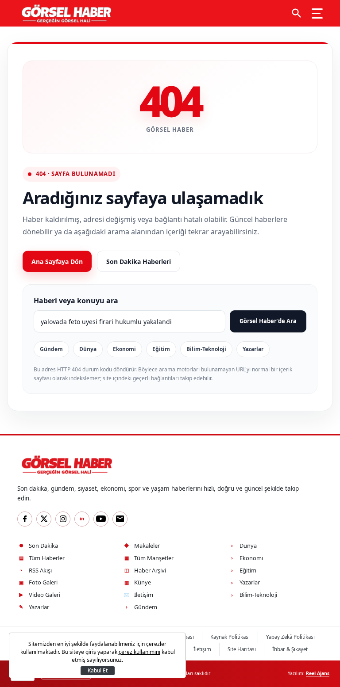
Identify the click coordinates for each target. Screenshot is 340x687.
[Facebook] (24, 519)
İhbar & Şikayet (290, 649)
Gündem (51, 349)
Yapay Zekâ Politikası (290, 637)
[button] (296, 13)
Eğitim (161, 349)
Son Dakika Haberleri (138, 261)
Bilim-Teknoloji (206, 349)
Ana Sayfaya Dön (57, 261)
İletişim (202, 649)
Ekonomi (124, 349)
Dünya (88, 349)
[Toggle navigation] (317, 13)
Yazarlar (253, 349)
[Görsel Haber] (64, 13)
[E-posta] (120, 519)
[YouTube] (100, 519)
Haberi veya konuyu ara (76, 300)
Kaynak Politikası (230, 637)
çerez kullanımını (139, 652)
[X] (43, 519)
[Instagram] (62, 519)
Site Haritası (242, 649)
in (82, 518)
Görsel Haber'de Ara (268, 321)
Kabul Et (98, 670)
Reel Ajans (317, 673)
